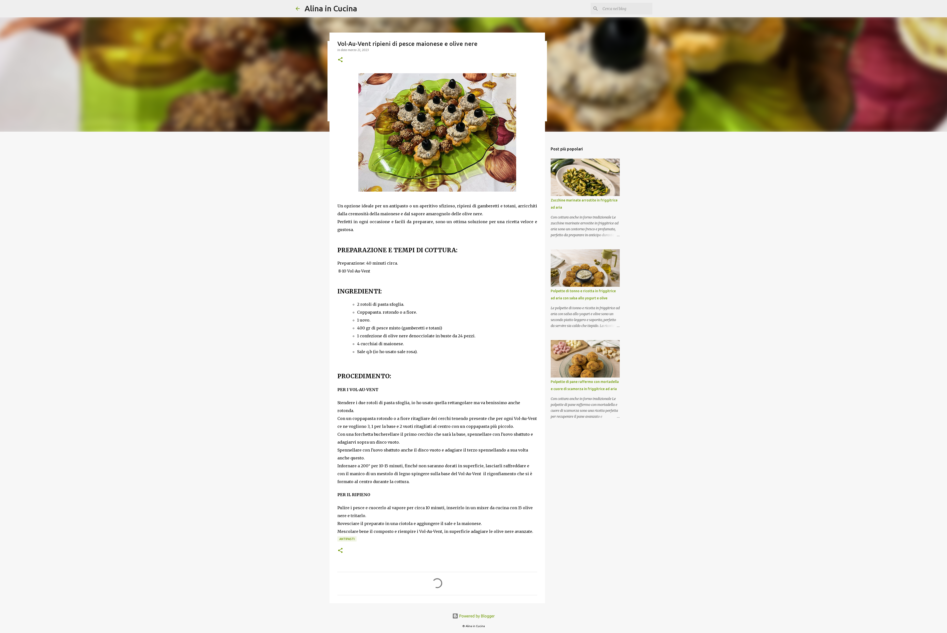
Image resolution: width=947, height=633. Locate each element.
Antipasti (347, 539)
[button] (340, 60)
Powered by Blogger (476, 616)
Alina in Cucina (331, 8)
